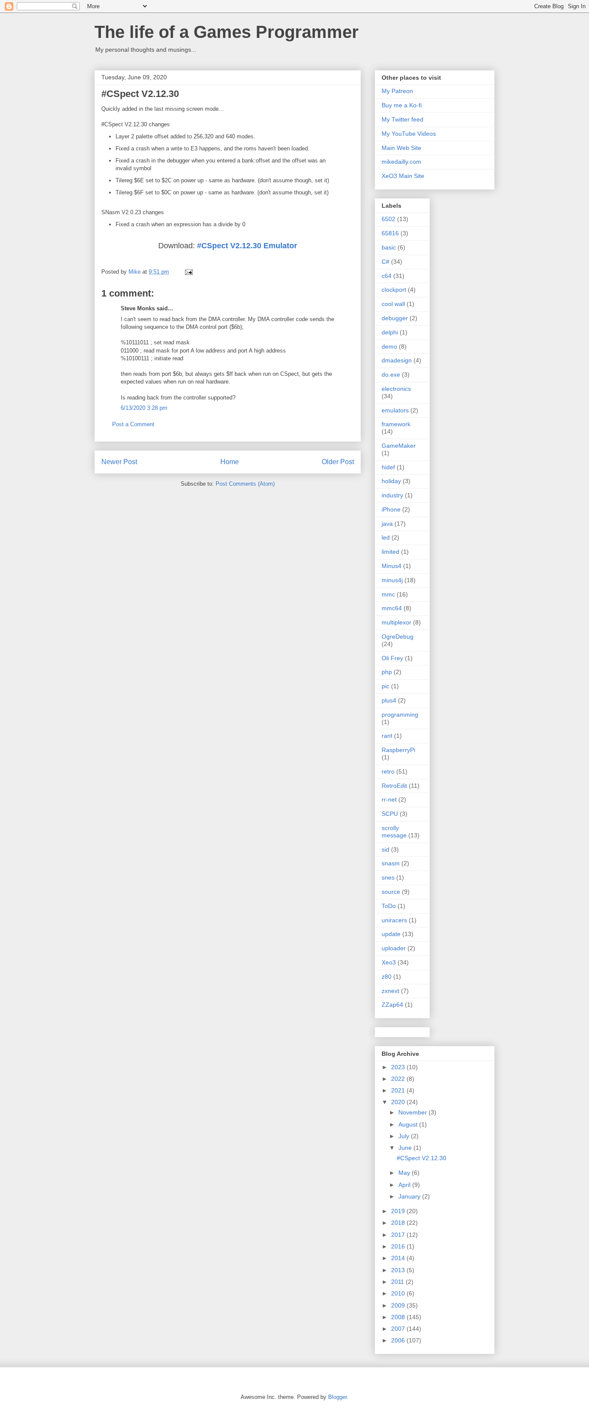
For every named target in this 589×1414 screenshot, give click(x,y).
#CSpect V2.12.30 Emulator (247, 245)
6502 (388, 218)
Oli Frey (392, 658)
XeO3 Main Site (403, 175)
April (405, 1184)
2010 (399, 1293)
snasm (391, 863)
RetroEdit (394, 785)
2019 (399, 1211)
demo (389, 346)
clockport (394, 289)
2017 (399, 1234)
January (410, 1196)
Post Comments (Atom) (245, 484)
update (391, 933)
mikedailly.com (401, 161)
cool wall (393, 303)
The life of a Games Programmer (226, 31)
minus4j (392, 580)
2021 (399, 1090)
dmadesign (397, 360)
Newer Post (119, 461)
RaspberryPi (398, 749)
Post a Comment (133, 424)
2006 (399, 1340)
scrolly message (394, 831)
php (387, 671)
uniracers (394, 920)
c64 (387, 275)
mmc (388, 594)
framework (396, 424)
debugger (395, 318)
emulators (395, 410)
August (408, 1124)
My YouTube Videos (409, 133)
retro (388, 771)
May (405, 1172)
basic (389, 247)
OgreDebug (398, 636)
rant (387, 735)
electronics (396, 388)
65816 (390, 233)
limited (390, 551)
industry (392, 495)
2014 (399, 1258)
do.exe (391, 374)
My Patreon (397, 90)
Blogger (337, 1397)
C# (385, 261)
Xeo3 (389, 962)
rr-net (389, 799)
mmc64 (392, 608)
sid (385, 849)
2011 (398, 1281)
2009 (399, 1305)
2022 (399, 1078)
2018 (399, 1222)
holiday (391, 481)
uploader (394, 948)
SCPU (390, 813)
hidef (388, 467)
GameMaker (399, 445)
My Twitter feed (402, 119)
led (386, 537)
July (404, 1136)
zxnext (390, 990)
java (387, 523)
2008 (399, 1317)
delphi (390, 332)
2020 (399, 1102)
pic (385, 686)
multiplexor (396, 622)
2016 (399, 1246)
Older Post (338, 461)
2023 (399, 1067)
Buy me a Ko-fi (402, 105)
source (391, 891)
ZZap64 (392, 1004)
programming (400, 714)
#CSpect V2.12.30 (421, 1158)
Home (229, 461)
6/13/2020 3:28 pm (144, 408)
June (406, 1147)
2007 (399, 1328)
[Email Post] (188, 271)
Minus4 (391, 565)
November (413, 1112)
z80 (387, 976)
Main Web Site (401, 147)
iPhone (391, 509)
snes (388, 877)
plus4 (389, 700)
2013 (399, 1270)
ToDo (389, 905)
